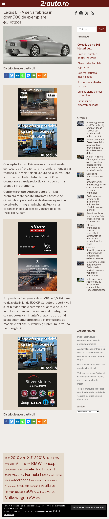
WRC (38, 498)
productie (23, 486)
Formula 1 (33, 474)
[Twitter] (11, 75)
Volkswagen (16, 497)
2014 (49, 458)
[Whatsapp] (22, 75)
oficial (46, 480)
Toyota (43, 492)
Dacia (25, 469)
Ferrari (17, 475)
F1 (53, 469)
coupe (8, 469)
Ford (22, 475)
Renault (34, 486)
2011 (23, 458)
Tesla (36, 492)
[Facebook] (6, 75)
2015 (56, 458)
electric (35, 469)
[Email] (33, 75)
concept (49, 463)
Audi (20, 463)
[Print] (39, 75)
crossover (17, 470)
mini (32, 481)
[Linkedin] (17, 75)
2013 (41, 457)
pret (14, 486)
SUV (30, 491)
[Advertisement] (93, 310)
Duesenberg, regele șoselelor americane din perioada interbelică (88, 340)
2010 (15, 458)
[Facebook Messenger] (28, 75)
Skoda (21, 492)
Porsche (8, 486)
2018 (12, 464)
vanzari (52, 492)
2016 (7, 464)
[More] (44, 75)
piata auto (53, 481)
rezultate (47, 485)
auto (27, 464)
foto (45, 475)
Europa (46, 469)
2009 (7, 458)
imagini (52, 475)
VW (32, 497)
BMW (36, 463)
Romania (11, 492)
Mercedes (22, 480)
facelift (9, 474)
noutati (38, 480)
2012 (31, 457)
